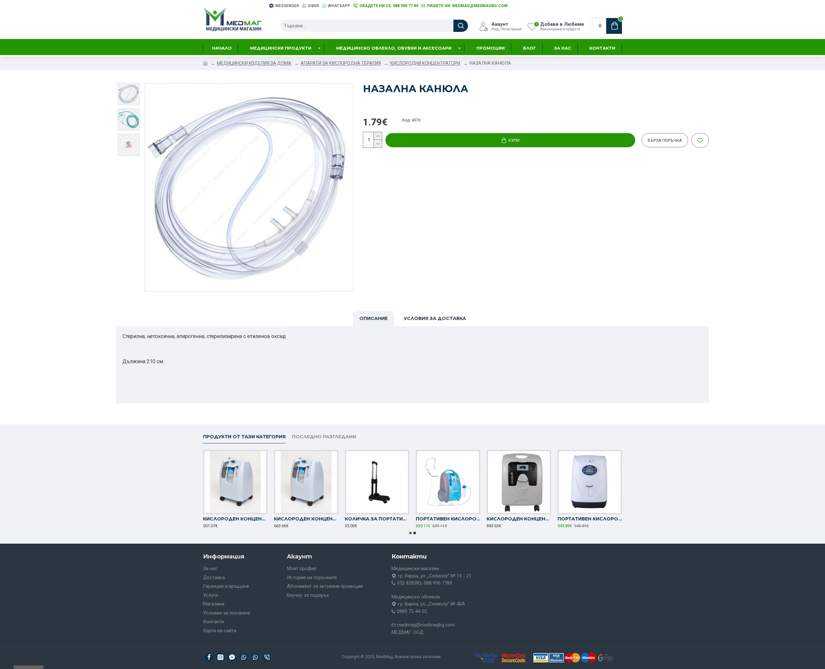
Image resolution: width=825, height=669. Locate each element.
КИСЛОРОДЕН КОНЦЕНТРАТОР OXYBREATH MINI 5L (306, 519)
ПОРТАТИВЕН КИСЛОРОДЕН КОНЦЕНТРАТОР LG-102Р (590, 519)
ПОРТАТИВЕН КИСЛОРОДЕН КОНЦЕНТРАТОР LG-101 (448, 519)
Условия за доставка (435, 318)
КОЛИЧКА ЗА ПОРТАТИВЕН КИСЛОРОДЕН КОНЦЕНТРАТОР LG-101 (377, 519)
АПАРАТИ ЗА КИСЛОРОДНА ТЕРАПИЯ (341, 63)
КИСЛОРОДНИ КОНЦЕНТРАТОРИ (425, 63)
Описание (373, 318)
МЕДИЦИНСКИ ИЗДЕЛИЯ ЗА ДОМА (254, 63)
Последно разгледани (324, 437)
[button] (410, 533)
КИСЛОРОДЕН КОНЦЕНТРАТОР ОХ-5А (519, 519)
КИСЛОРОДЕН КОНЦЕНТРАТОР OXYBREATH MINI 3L (235, 519)
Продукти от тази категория (244, 437)
